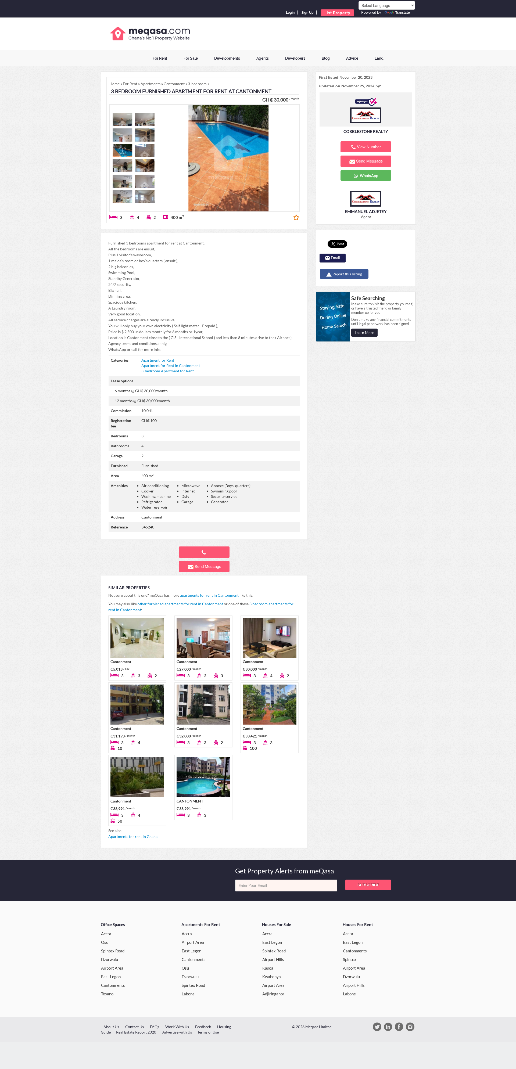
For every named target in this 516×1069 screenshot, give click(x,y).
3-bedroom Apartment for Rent (167, 371)
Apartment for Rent (157, 360)
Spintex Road (112, 950)
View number (369, 146)
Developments (227, 58)
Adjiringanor (273, 993)
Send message (208, 566)
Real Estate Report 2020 (136, 1032)
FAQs (154, 1026)
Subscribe (368, 885)
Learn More (364, 332)
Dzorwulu (109, 959)
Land (379, 58)
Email (335, 257)
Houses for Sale (276, 924)
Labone (188, 993)
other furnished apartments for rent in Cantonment (180, 604)
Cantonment (120, 661)
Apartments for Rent (200, 924)
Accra (106, 933)
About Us (111, 1026)
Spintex (349, 959)
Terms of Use (208, 1032)
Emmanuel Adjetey (366, 211)
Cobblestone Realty (365, 131)
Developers (295, 58)
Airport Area (112, 968)
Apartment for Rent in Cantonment (170, 365)
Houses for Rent (358, 924)
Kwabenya (271, 976)
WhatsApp (368, 175)
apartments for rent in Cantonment (209, 595)
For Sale (191, 58)
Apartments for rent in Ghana (132, 836)
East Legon (111, 976)
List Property (337, 13)
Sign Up (308, 13)
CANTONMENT (190, 801)
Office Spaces (113, 924)
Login (290, 13)
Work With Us (177, 1026)
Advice (352, 58)
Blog (326, 58)
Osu (104, 942)
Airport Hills (273, 959)
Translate (402, 13)
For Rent (160, 58)
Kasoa (267, 968)
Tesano (107, 993)
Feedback (203, 1026)
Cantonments (113, 985)
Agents (262, 58)
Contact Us (134, 1026)
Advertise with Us (177, 1032)
